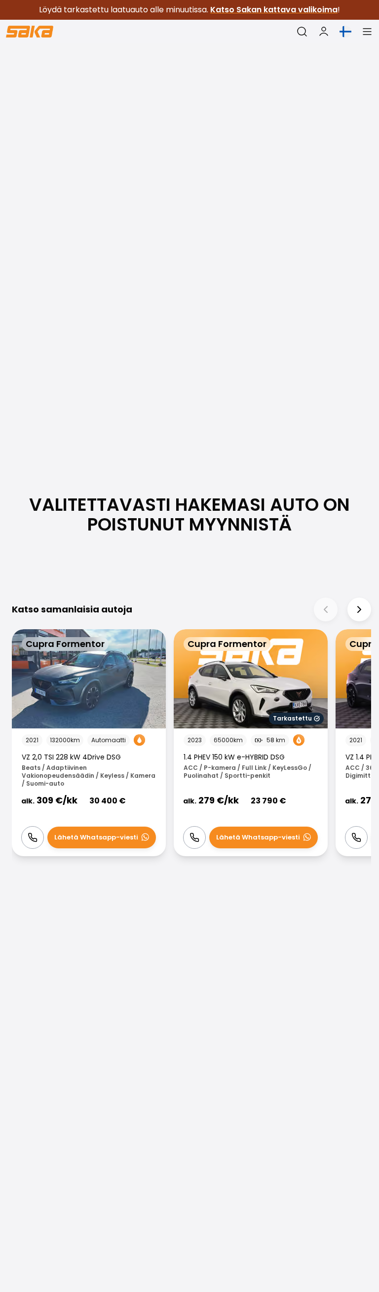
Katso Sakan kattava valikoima (274, 9)
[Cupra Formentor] (89, 743)
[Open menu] (367, 32)
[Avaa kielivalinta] (345, 32)
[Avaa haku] (302, 32)
